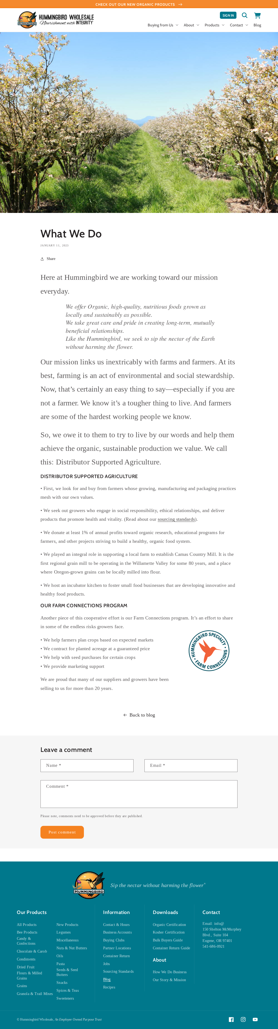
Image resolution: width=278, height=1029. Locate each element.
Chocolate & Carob (32, 951)
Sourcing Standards (118, 971)
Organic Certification (169, 925)
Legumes (63, 932)
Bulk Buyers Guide (168, 940)
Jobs (106, 964)
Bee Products (27, 932)
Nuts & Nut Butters (71, 948)
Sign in (229, 16)
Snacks (61, 983)
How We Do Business (170, 972)
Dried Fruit (25, 967)
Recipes (109, 987)
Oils (59, 956)
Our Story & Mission (169, 980)
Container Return (116, 956)
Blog (106, 979)
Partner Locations (117, 948)
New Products (67, 925)
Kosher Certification (169, 932)
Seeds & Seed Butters (67, 972)
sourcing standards (176, 519)
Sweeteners (65, 998)
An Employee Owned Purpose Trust (78, 1019)
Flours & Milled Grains (29, 975)
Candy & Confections (26, 941)
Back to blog (142, 715)
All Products (26, 925)
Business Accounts (117, 932)
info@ (219, 924)
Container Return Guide (171, 948)
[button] (162, 27)
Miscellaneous (67, 940)
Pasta (60, 964)
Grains (22, 986)
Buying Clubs (113, 940)
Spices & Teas (67, 990)
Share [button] (51, 259)
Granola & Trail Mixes (35, 994)
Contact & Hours (116, 925)
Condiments (26, 959)
